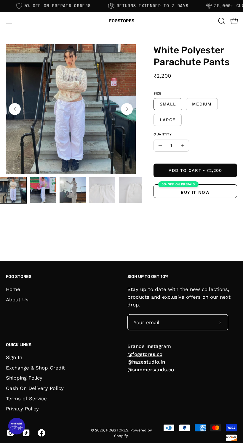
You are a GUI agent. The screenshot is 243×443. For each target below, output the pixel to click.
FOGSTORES (121, 20)
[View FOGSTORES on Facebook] (41, 432)
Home (13, 289)
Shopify (121, 436)
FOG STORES (18, 276)
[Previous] (15, 109)
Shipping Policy (24, 378)
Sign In (14, 357)
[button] (221, 21)
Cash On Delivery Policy (35, 388)
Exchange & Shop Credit (35, 367)
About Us (17, 299)
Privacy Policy (22, 409)
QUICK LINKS (18, 344)
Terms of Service (26, 398)
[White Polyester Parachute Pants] (13, 190)
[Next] (127, 109)
